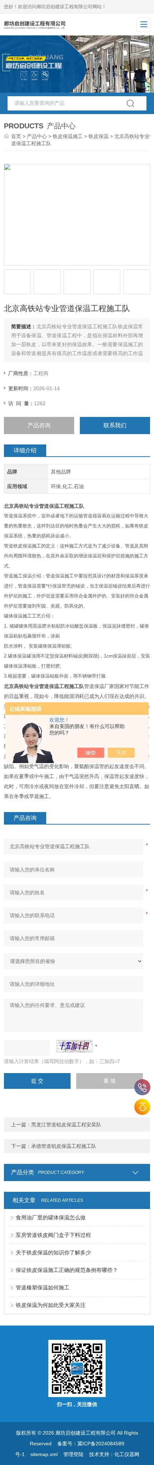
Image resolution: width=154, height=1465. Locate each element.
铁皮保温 (98, 136)
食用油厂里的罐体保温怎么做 (51, 1217)
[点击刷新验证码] (74, 1046)
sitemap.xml (44, 1454)
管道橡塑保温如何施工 (42, 1287)
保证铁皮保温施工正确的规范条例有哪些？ (67, 1270)
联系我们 (115, 425)
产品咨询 (39, 425)
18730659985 (142, 1087)
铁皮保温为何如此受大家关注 (51, 1305)
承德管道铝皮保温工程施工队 (63, 1146)
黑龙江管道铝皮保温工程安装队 (66, 1124)
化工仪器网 (126, 1454)
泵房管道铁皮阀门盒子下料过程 (53, 1235)
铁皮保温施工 (68, 136)
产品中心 (37, 136)
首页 (16, 136)
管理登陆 (73, 1454)
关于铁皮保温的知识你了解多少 (53, 1252)
